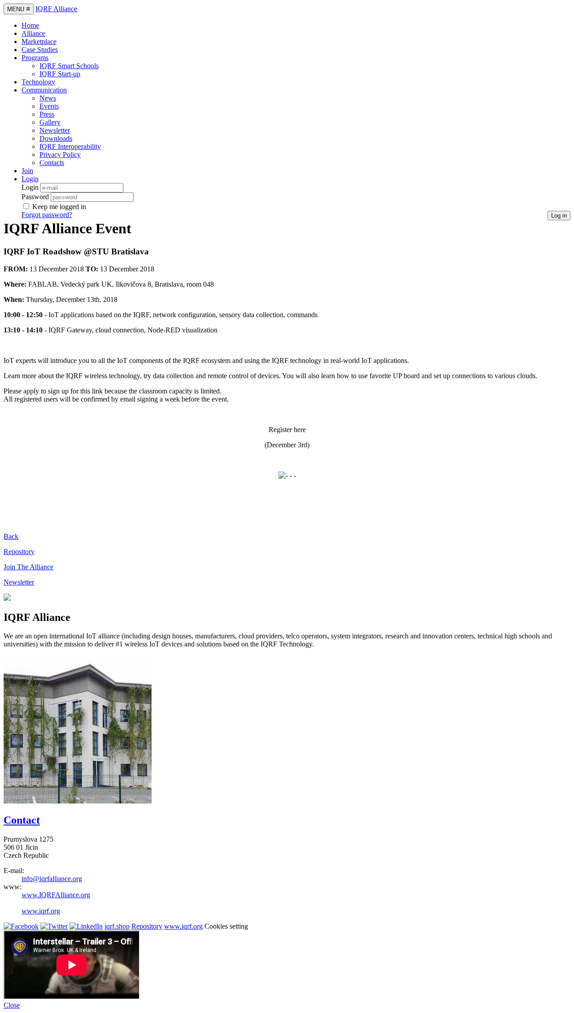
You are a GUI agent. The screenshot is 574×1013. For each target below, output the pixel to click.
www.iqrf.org (41, 911)
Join (27, 171)
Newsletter (54, 130)
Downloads (55, 138)
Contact (22, 820)
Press (46, 114)
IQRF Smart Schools (69, 66)
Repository (19, 551)
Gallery (50, 122)
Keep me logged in (59, 206)
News (47, 98)
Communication (44, 90)
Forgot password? (47, 214)
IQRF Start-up (59, 74)
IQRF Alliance (56, 9)
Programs (35, 57)
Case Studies (40, 49)
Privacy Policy (60, 154)
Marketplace (39, 41)
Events (49, 106)
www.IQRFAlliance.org (56, 895)
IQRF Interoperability (70, 146)
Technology (38, 82)
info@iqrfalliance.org (52, 878)
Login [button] (30, 179)
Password (35, 197)
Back (11, 536)
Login (30, 187)
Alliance (33, 33)
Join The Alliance (28, 567)
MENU (18, 9)
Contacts (51, 162)
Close (12, 1005)
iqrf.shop (117, 926)
